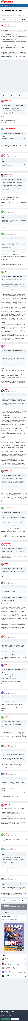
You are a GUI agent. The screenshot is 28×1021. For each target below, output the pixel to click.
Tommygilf (16, 778)
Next (23, 19)
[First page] (2, 20)
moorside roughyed (19, 883)
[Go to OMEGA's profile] (2, 390)
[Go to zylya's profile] (2, 272)
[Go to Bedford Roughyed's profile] (3, 959)
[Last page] (26, 20)
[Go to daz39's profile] (3, 963)
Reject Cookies (14, 1018)
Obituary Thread (8, 958)
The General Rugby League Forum (17, 15)
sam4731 (17, 179)
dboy (15, 721)
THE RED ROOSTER (8, 977)
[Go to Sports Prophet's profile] (2, 175)
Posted (10, 26)
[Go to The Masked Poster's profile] (2, 211)
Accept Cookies (6, 1018)
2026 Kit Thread (8, 971)
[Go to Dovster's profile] (2, 346)
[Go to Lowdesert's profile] (2, 636)
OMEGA (16, 475)
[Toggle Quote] (3, 105)
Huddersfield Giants (9, 962)
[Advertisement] (14, 76)
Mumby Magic (17, 394)
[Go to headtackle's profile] (2, 805)
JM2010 (16, 750)
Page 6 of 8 (13, 19)
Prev (4, 19)
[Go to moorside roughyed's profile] (2, 849)
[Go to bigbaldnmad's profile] (2, 101)
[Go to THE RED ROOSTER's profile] (3, 976)
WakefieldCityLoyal (19, 159)
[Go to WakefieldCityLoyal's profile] (2, 129)
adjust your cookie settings (16, 1014)
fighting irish (17, 276)
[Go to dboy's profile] (2, 665)
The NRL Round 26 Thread (10, 975)
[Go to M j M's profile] (3, 968)
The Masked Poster (18, 350)
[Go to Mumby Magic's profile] (2, 471)
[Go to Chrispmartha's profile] (3, 972)
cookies (9, 1012)
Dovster (16, 237)
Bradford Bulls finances (9, 967)
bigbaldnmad (17, 133)
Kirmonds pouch (17, 105)
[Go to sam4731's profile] (2, 25)
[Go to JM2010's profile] (2, 717)
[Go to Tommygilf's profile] (2, 582)
